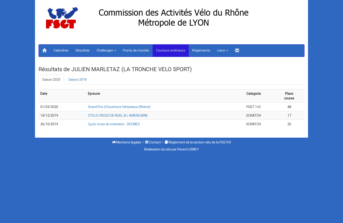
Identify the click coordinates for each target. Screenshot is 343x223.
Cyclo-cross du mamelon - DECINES (114, 124)
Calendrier (61, 50)
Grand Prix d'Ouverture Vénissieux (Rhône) (119, 107)
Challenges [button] (105, 50)
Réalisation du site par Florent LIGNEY (171, 149)
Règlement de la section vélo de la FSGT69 (199, 142)
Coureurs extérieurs (170, 50)
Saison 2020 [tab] (51, 79)
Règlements (201, 50)
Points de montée (136, 50)
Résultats (83, 50)
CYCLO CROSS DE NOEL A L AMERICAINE (118, 115)
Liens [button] (221, 50)
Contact (154, 142)
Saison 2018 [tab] (77, 79)
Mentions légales (128, 142)
